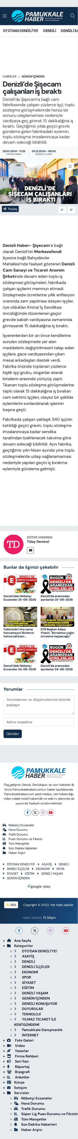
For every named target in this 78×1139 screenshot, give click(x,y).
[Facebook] (27, 812)
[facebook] (19, 930)
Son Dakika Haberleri (23, 848)
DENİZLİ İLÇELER (18, 869)
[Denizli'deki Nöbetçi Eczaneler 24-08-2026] (20, 653)
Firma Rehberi (26, 1056)
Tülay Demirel (38, 541)
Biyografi (22, 1072)
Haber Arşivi (17, 853)
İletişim (20, 1087)
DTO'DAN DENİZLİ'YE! (20, 30)
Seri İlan (21, 1061)
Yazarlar (21, 1051)
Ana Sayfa (22, 940)
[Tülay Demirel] (13, 544)
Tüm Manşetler (19, 843)
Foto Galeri (24, 1040)
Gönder (12, 733)
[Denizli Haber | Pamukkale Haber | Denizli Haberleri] (38, 16)
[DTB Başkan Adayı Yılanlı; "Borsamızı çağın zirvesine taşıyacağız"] (57, 616)
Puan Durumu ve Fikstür (25, 839)
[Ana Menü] (5, 16)
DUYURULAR (32, 1009)
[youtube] (65, 930)
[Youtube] (50, 812)
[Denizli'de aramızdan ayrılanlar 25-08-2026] (57, 583)
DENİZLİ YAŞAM (52, 874)
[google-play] (39, 887)
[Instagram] (42, 812)
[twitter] (34, 930)
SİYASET (12, 874)
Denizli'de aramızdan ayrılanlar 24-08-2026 (57, 667)
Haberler (9, 76)
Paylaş (12, 209)
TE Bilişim (49, 918)
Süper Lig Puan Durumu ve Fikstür (49, 1114)
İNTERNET (30, 1035)
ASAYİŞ (47, 864)
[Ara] (72, 16)
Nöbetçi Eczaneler (21, 825)
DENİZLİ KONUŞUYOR (39, 1003)
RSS (13, 905)
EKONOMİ (43, 869)
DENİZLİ (49, 30)
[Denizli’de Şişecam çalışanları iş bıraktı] (39, 181)
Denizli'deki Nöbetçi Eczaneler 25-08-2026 (20, 597)
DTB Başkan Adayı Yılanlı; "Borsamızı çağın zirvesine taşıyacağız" (57, 632)
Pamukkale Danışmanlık (42, 1030)
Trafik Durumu (18, 834)
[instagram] (50, 930)
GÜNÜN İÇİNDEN (33, 76)
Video (19, 1045)
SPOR (60, 869)
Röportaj (21, 1066)
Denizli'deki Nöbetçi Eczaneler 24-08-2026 (20, 667)
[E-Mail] (30, 550)
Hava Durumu (18, 830)
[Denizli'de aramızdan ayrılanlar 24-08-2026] (57, 653)
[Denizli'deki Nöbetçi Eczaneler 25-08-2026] (20, 583)
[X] (35, 812)
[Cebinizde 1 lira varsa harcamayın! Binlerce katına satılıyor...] (20, 616)
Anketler (21, 1077)
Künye (19, 1082)
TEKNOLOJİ (31, 1014)
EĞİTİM (29, 874)
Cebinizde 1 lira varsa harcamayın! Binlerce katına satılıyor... (19, 632)
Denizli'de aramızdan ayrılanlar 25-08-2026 (57, 597)
